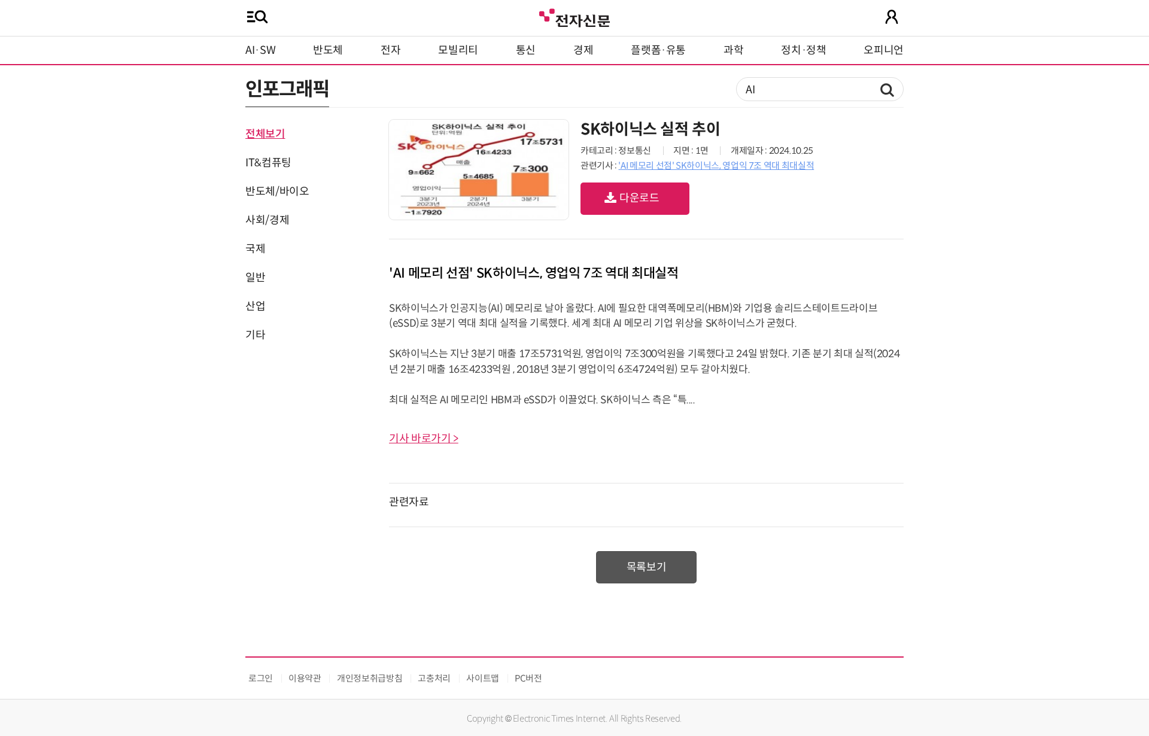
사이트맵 (482, 678)
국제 (255, 249)
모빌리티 (458, 50)
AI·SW (260, 50)
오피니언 (884, 50)
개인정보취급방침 (369, 678)
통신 (526, 50)
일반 (255, 277)
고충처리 (434, 678)
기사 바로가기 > (423, 438)
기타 (255, 335)
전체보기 (265, 134)
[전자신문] (574, 16)
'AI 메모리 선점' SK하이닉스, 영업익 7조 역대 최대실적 (716, 165)
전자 (390, 50)
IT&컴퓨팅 (268, 162)
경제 (583, 50)
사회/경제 (267, 220)
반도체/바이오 (277, 191)
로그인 (260, 678)
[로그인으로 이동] (892, 17)
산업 (255, 306)
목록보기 (647, 567)
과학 (733, 50)
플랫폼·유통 (658, 50)
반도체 (328, 50)
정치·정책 (803, 50)
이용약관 (304, 678)
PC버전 (528, 678)
